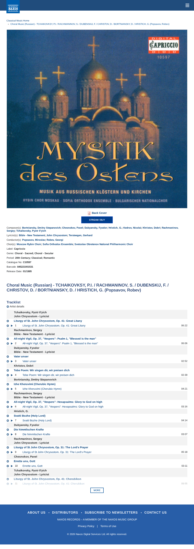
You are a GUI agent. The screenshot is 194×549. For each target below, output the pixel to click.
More (97, 490)
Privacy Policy (86, 526)
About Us (37, 512)
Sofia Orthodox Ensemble (58, 244)
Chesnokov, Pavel (72, 227)
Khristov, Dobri (151, 227)
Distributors (65, 512)
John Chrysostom (56, 235)
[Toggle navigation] (186, 5)
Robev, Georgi (55, 239)
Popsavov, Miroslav (33, 239)
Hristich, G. (115, 227)
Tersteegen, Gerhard (80, 235)
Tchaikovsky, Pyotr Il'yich (31, 230)
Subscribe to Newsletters (112, 512)
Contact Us (155, 512)
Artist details (17, 306)
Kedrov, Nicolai (132, 227)
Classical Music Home (17, 20)
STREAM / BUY (97, 220)
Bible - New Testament (32, 235)
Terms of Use (108, 526)
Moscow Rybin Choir (29, 244)
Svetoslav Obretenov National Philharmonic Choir (103, 244)
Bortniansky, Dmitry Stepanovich (41, 227)
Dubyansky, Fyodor (95, 227)
